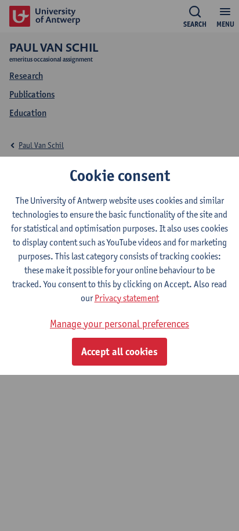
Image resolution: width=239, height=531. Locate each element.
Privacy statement (127, 298)
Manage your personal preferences (119, 323)
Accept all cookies (119, 351)
